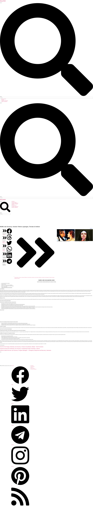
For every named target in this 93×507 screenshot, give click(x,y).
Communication (29, 277)
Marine (51, 277)
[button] (9, 231)
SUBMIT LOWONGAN (15, 207)
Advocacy (20, 277)
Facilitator (40, 277)
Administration (16, 277)
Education (33, 277)
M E (48, 277)
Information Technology (45, 277)
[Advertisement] (46, 220)
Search (1, 2)
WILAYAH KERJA (14, 202)
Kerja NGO (3, 1)
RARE (4, 234)
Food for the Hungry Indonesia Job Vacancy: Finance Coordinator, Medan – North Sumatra (21, 346)
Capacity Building (24, 277)
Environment (36, 277)
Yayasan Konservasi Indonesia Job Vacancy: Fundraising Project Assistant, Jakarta (20, 348)
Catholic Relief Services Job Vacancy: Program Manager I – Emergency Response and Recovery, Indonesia (25, 350)
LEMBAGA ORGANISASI (15, 206)
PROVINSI (13, 201)
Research (18, 278)
